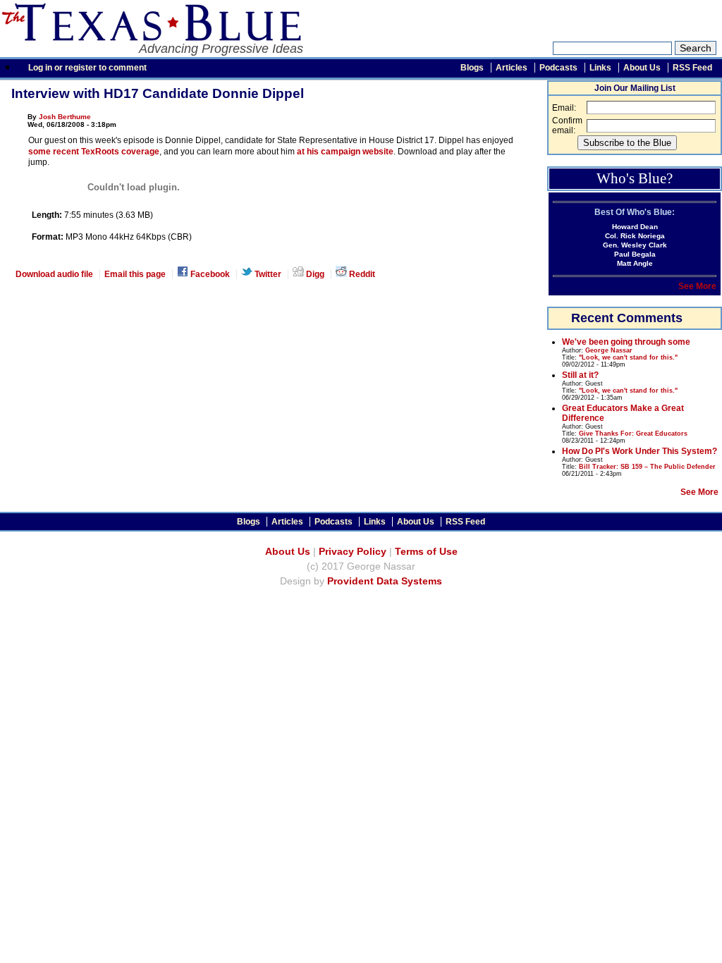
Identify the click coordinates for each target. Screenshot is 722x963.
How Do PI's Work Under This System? (639, 451)
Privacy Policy (352, 551)
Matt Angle (635, 263)
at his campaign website (345, 152)
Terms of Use (426, 551)
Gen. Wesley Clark (635, 245)
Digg (314, 274)
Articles (511, 68)
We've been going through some (626, 342)
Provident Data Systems (384, 581)
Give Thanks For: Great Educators (633, 433)
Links (600, 68)
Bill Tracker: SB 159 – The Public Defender (647, 466)
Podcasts (558, 68)
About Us (642, 68)
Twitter (266, 274)
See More (697, 286)
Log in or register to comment (87, 68)
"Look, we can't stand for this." (628, 357)
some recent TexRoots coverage (93, 152)
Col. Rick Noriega (635, 236)
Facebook (209, 274)
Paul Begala (635, 254)
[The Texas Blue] (150, 37)
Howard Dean (635, 227)
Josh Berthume (65, 117)
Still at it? (580, 375)
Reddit (361, 274)
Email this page (135, 274)
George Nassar (608, 350)
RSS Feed (692, 68)
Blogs (472, 68)
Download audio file (54, 274)
